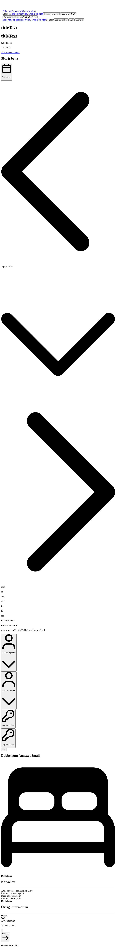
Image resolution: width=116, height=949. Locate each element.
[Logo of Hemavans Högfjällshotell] (12, 6)
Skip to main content (10, 52)
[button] (7, 14)
